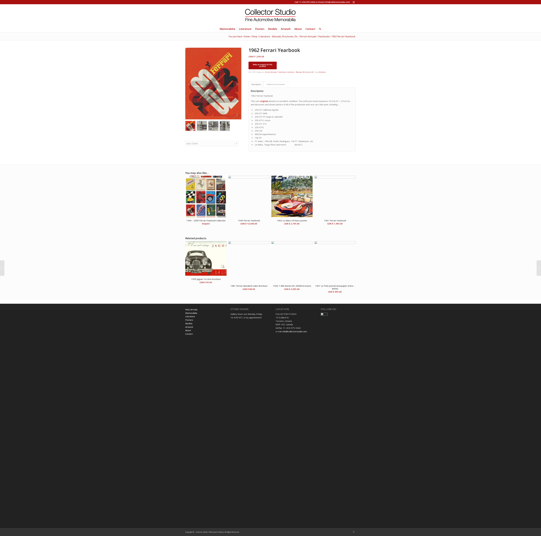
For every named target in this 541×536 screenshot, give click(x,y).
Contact (189, 333)
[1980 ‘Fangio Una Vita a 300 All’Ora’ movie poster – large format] (539, 268)
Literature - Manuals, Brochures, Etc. (300, 72)
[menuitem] (227, 28)
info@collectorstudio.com (337, 2)
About (188, 330)
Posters (189, 319)
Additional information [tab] (276, 84)
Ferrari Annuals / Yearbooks (275, 72)
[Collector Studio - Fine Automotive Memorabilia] (270, 14)
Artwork (189, 327)
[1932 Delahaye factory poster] (2, 268)
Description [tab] (256, 84)
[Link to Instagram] (354, 2)
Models (188, 323)
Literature (322, 72)
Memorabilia (191, 313)
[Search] (319, 28)
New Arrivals (191, 309)
